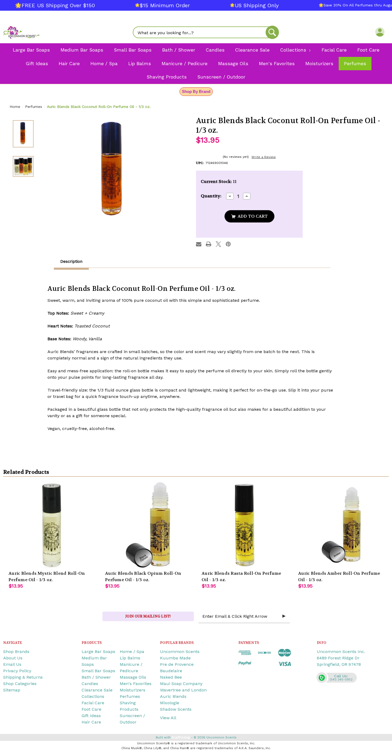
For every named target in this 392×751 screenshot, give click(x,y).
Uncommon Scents (179, 651)
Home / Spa (132, 651)
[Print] (208, 244)
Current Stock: (219, 181)
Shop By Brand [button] (196, 91)
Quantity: (211, 196)
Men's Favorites (135, 683)
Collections (93, 696)
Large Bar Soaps (98, 651)
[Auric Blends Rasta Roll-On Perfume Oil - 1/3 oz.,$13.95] (244, 525)
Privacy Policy (17, 670)
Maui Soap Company (181, 683)
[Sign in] (380, 31)
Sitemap (11, 690)
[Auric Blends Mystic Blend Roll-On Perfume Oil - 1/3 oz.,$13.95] (51, 525)
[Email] (198, 244)
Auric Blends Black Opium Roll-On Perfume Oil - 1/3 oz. (143, 576)
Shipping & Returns (23, 677)
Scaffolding (181, 737)
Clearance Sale (97, 690)
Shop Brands (16, 651)
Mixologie (169, 702)
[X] (218, 244)
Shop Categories (20, 683)
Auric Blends (173, 696)
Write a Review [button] (263, 157)
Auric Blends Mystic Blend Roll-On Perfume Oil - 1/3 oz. (47, 576)
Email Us (12, 664)
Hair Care (91, 722)
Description (71, 261)
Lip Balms (130, 657)
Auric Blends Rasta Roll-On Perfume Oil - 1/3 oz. (241, 576)
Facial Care (93, 702)
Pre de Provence (177, 664)
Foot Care (91, 709)
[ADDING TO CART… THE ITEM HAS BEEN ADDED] (249, 216)
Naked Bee (171, 677)
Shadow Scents (175, 709)
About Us (12, 657)
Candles (90, 683)
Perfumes (130, 696)
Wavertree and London (183, 690)
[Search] (272, 32)
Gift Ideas (91, 715)
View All (168, 717)
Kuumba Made (175, 657)
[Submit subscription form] (284, 616)
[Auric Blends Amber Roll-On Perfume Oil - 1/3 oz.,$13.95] (341, 525)
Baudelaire (171, 670)
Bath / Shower (96, 677)
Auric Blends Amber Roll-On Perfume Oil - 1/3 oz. (339, 576)
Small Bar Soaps (98, 670)
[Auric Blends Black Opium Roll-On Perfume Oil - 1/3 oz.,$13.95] (148, 525)
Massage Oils (133, 677)
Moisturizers (132, 690)
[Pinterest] (228, 244)
